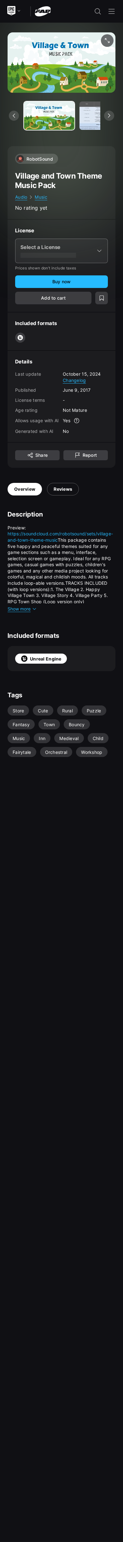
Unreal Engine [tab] (46, 658)
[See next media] (109, 116)
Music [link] (41, 197)
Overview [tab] (24, 489)
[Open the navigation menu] (112, 11)
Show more (19, 608)
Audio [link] (21, 197)
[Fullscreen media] (107, 40)
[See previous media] (14, 116)
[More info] (76, 420)
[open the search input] (98, 11)
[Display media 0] (49, 116)
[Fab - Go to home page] (43, 11)
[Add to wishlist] (101, 298)
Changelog (74, 380)
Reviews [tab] (63, 489)
